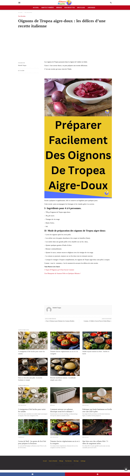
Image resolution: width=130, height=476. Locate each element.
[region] (65, 43)
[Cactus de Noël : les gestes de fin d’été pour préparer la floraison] (33, 427)
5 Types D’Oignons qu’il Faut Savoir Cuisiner (59, 270)
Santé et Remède (47, 7)
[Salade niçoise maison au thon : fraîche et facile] (97, 340)
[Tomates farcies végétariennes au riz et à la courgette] (65, 340)
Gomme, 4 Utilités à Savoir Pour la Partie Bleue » (97, 321)
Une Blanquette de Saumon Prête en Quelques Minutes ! (62, 273)
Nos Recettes (69, 7)
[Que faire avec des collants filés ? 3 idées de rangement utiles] (97, 427)
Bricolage (81, 7)
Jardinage (91, 7)
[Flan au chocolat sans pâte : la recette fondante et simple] (33, 367)
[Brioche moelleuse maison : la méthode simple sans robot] (65, 367)
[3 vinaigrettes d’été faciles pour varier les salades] (33, 340)
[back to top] (126, 469)
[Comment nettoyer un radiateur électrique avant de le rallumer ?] (65, 395)
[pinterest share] (97, 474)
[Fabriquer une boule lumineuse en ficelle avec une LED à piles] (97, 395)
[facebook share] (32, 474)
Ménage (59, 7)
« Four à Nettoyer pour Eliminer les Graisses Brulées (59, 321)
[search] (111, 3)
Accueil (36, 7)
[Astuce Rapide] (65, 2)
